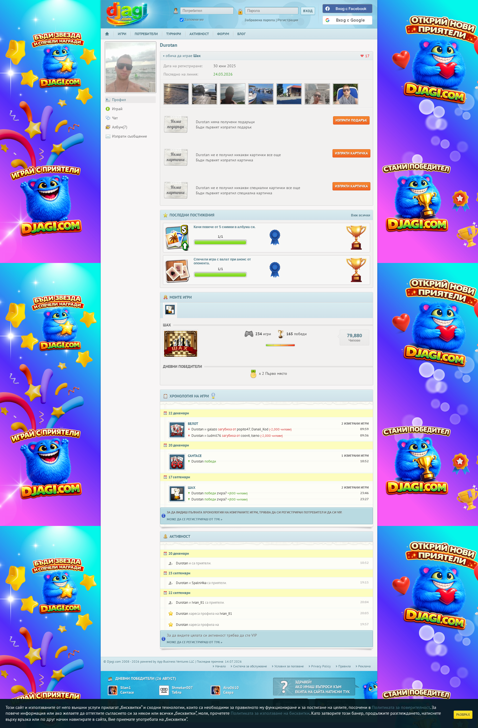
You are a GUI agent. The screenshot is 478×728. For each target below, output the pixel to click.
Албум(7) (119, 127)
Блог (241, 34)
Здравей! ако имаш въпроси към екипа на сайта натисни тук (322, 687)
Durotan (197, 429)
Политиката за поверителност (401, 707)
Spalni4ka (199, 582)
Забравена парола (260, 20)
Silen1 (125, 687)
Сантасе (195, 455)
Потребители (146, 34)
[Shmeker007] (164, 690)
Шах (191, 487)
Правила (344, 666)
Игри (122, 34)
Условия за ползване (289, 666)
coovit (245, 435)
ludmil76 (214, 435)
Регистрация (287, 20)
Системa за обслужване (250, 666)
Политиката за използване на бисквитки (270, 713)
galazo (212, 429)
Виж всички (360, 215)
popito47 (243, 429)
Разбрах (463, 714)
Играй (117, 108)
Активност (199, 34)
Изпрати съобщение (129, 136)
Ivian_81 (198, 602)
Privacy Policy (321, 666)
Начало (109, 37)
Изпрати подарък (351, 120)
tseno (255, 435)
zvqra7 (222, 493)
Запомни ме (194, 20)
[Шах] (170, 310)
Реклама (364, 666)
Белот (193, 423)
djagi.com (127, 14)
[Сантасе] (177, 462)
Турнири (173, 34)
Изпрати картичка (351, 153)
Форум (223, 34)
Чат (115, 117)
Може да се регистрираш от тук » (194, 519)
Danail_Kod (259, 429)
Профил (119, 99)
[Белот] (177, 429)
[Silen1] (113, 690)
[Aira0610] (215, 690)
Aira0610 (231, 687)
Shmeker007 (182, 687)
